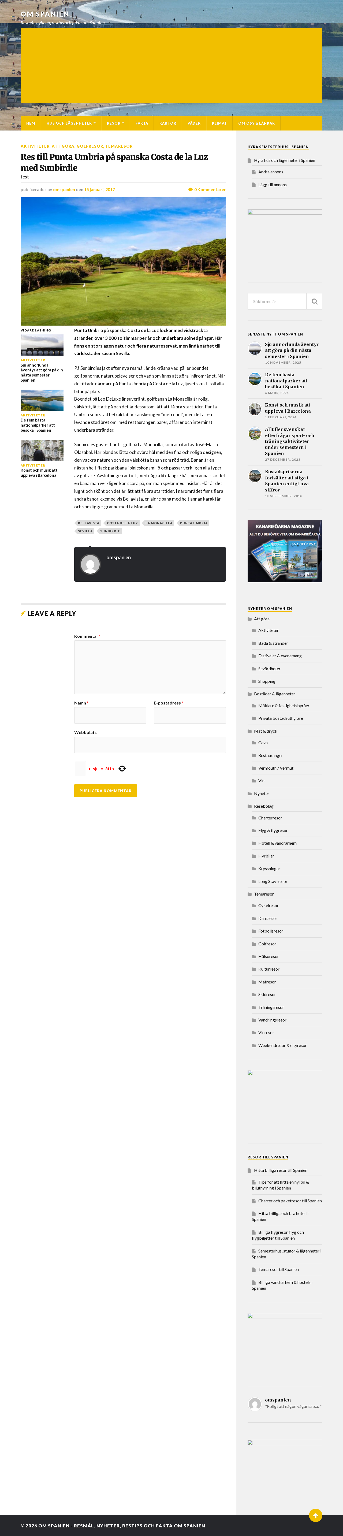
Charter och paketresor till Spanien (290, 1200)
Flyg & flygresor (273, 830)
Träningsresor (271, 1007)
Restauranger (270, 755)
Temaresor (119, 146)
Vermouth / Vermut (275, 767)
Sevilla (85, 531)
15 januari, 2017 (99, 189)
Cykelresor (268, 905)
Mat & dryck (265, 730)
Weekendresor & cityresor (282, 1045)
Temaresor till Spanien (278, 1269)
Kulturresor (268, 968)
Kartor (167, 123)
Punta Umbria (194, 523)
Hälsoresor (268, 956)
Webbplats (85, 732)
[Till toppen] (315, 1515)
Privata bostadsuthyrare (280, 718)
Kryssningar (269, 868)
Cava (263, 742)
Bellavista (88, 523)
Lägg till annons (272, 184)
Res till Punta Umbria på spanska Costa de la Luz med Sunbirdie (114, 162)
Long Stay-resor (273, 881)
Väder (194, 123)
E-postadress (168, 703)
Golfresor (90, 146)
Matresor (267, 981)
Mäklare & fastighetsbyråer (284, 705)
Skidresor (267, 994)
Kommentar (87, 636)
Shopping (266, 681)
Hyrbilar (266, 855)
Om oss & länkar (256, 123)
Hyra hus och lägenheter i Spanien (284, 160)
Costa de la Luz (122, 523)
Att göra (63, 146)
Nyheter (261, 793)
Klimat (219, 123)
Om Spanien (45, 14)
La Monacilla (159, 523)
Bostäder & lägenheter (274, 693)
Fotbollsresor (270, 930)
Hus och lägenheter (69, 123)
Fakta (142, 123)
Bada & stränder (273, 643)
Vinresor (266, 1032)
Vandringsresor (272, 1019)
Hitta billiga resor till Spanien (280, 1170)
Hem (30, 123)
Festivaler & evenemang (280, 655)
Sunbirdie (110, 531)
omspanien (64, 189)
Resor (114, 123)
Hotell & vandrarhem (277, 842)
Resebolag (264, 805)
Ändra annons (270, 171)
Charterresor (270, 817)
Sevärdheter (269, 668)
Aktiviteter (35, 146)
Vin (261, 780)
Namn (81, 703)
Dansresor (267, 918)
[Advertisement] (171, 65)
